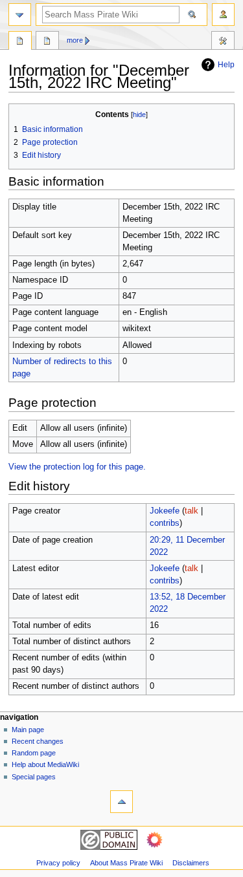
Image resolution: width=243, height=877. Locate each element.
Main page (28, 729)
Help (226, 64)
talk (191, 510)
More (75, 40)
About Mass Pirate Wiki (126, 863)
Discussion (47, 42)
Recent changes (38, 741)
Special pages (34, 777)
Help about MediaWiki (45, 764)
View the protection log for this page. (77, 466)
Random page (34, 753)
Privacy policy (58, 863)
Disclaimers (190, 863)
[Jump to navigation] (19, 14)
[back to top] (121, 801)
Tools (223, 42)
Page (20, 42)
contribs (164, 523)
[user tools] (223, 14)
